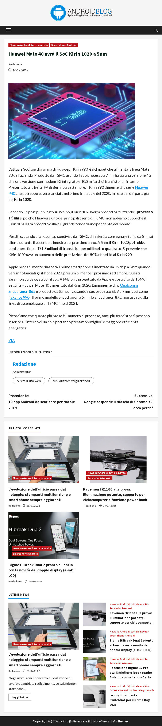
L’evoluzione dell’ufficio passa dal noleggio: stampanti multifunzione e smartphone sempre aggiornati (39, 494)
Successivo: (119, 401)
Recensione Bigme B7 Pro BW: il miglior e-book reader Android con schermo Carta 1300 (94, 669)
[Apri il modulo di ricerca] (156, 30)
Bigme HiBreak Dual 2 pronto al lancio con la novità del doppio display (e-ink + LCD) (42, 570)
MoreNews (100, 721)
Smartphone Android (63, 45)
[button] (8, 30)
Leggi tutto (21, 698)
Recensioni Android (99, 478)
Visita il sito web (29, 381)
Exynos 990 (19, 297)
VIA (11, 340)
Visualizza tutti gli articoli (71, 381)
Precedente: (41, 401)
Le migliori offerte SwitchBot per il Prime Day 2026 (94, 696)
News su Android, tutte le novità (29, 45)
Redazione (15, 64)
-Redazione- (90, 505)
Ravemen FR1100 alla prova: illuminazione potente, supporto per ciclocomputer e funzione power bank (115, 494)
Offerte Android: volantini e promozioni (133, 690)
